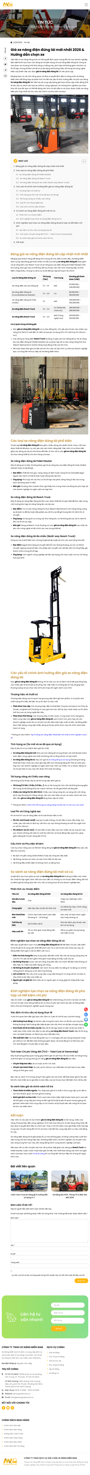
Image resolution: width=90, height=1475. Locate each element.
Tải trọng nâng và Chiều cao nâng (35, 198)
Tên (13, 1245)
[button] (86, 5)
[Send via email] (5, 76)
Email (13, 1254)
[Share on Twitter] (5, 64)
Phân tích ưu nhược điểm (30, 215)
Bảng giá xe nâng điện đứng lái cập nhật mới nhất (40, 166)
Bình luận (15, 1218)
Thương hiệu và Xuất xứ (29, 190)
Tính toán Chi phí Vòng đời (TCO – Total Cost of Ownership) (46, 234)
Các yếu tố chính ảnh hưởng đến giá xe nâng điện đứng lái (44, 186)
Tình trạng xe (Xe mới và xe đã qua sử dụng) (39, 194)
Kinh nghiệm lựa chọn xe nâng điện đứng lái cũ (41, 219)
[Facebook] (3, 1408)
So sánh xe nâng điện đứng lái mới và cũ (35, 210)
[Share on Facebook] (5, 59)
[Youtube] (8, 1408)
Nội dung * (68, 1321)
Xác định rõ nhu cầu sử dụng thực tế (35, 230)
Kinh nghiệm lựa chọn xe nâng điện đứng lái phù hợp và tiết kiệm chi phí (49, 224)
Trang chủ (17, 27)
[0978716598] (7, 1463)
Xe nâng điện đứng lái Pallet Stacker (35, 174)
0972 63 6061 (33, 1390)
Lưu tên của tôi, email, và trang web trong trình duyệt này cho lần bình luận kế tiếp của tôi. (48, 1275)
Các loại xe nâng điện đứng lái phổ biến (35, 170)
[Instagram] (12, 1408)
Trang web (15, 1262)
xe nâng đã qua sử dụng (59, 759)
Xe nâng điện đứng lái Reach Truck (35, 178)
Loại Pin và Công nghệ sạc (31, 202)
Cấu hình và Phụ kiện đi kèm (32, 206)
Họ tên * (68, 1305)
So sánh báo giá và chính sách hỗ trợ (36, 238)
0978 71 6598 (20, 1390)
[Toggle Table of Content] (82, 161)
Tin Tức (25, 27)
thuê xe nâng (39, 1153)
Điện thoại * (68, 1312)
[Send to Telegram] (5, 70)
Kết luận (20, 242)
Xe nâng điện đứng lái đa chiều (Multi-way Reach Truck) (44, 182)
